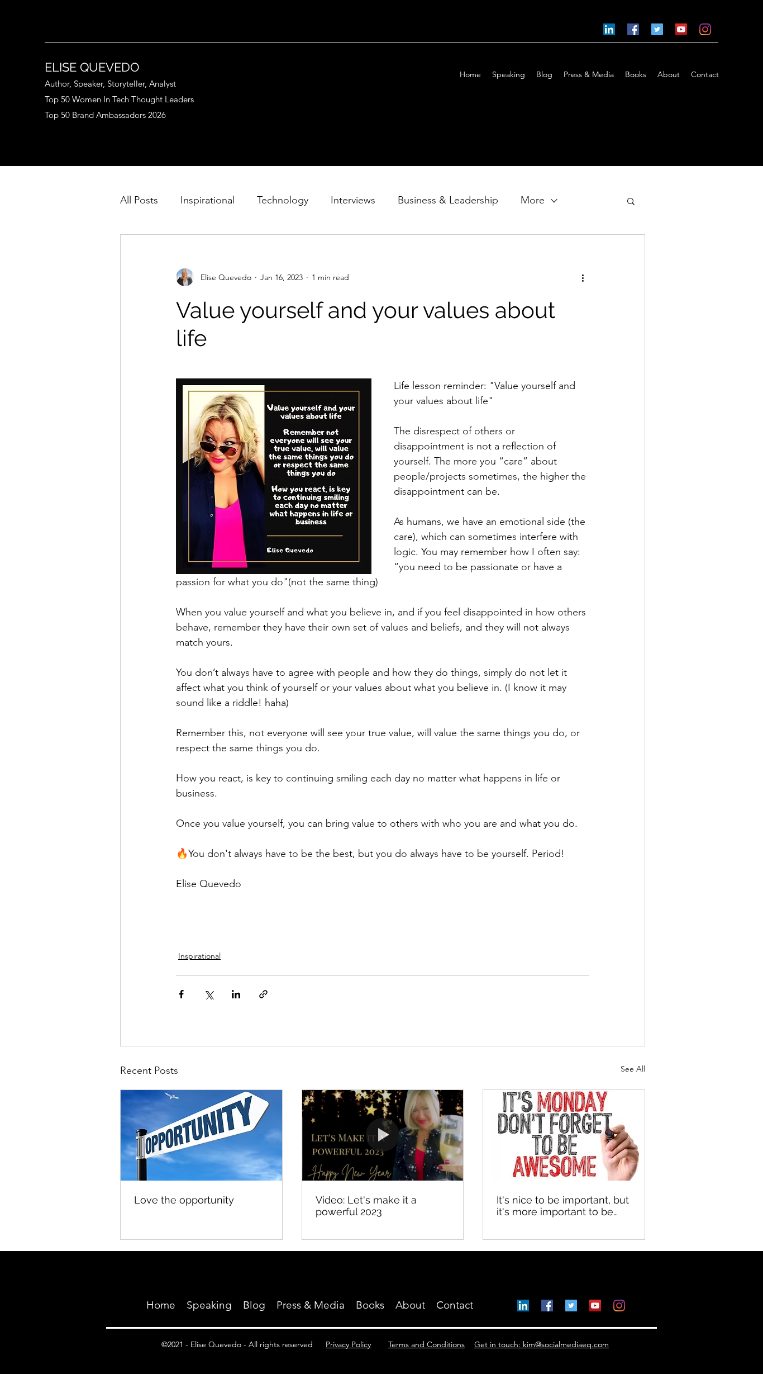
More (533, 200)
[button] (631, 200)
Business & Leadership (448, 200)
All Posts (139, 200)
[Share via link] (263, 994)
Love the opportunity (184, 1200)
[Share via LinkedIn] (236, 994)
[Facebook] (633, 29)
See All (633, 1069)
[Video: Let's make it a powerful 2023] (383, 1135)
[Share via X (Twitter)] (208, 994)
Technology (282, 200)
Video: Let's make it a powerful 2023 (366, 1205)
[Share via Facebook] (181, 994)
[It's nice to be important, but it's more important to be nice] (564, 1135)
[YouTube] (681, 29)
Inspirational (207, 200)
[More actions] (582, 277)
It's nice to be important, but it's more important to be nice (563, 1205)
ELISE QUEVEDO (92, 67)
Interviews (353, 200)
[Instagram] (705, 29)
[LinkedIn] (609, 29)
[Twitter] (657, 29)
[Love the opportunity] (201, 1135)
